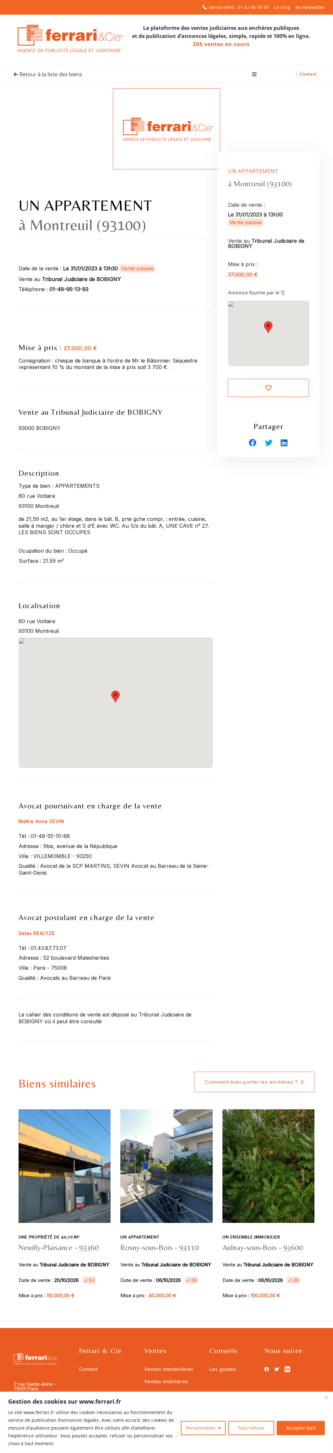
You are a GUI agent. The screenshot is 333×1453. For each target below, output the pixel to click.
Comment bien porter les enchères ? (251, 1082)
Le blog (282, 7)
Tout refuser (251, 1428)
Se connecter (310, 7)
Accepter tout (300, 1428)
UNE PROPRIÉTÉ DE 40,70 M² (49, 1237)
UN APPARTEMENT (139, 1237)
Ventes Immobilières (168, 1369)
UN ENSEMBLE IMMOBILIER (251, 1237)
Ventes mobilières (166, 1381)
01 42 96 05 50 (253, 7)
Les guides (222, 1369)
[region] (166, 1422)
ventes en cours (221, 44)
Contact (308, 74)
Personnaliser (201, 1428)
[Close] (326, 1397)
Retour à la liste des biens (50, 74)
